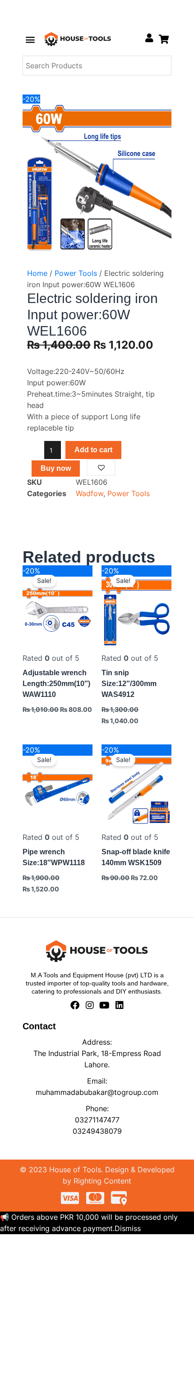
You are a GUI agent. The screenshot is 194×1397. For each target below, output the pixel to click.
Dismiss (128, 1228)
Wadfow (89, 493)
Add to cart (93, 450)
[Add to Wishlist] (101, 467)
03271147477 (97, 1119)
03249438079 (97, 1131)
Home (37, 273)
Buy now (56, 468)
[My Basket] (164, 39)
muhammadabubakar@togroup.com (97, 1092)
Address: (97, 1042)
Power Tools (76, 273)
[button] (30, 39)
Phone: (97, 1108)
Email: (97, 1080)
